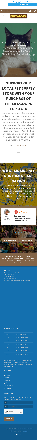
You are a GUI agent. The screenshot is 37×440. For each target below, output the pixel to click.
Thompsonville (15, 193)
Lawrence (6, 191)
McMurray (30, 188)
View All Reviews (10, 240)
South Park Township (18, 196)
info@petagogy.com (10, 278)
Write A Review (27, 240)
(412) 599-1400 (9, 276)
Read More (21, 145)
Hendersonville (19, 191)
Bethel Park (28, 193)
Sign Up (9, 419)
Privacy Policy (21, 429)
